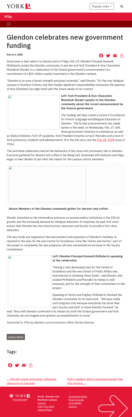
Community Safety (78, 396)
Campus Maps (45, 409)
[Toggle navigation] (8, 24)
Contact (42, 403)
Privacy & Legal (76, 399)
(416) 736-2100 (46, 406)
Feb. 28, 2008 (105, 140)
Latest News (16, 337)
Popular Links (101, 6)
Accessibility (75, 403)
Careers (73, 406)
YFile (8, 16)
